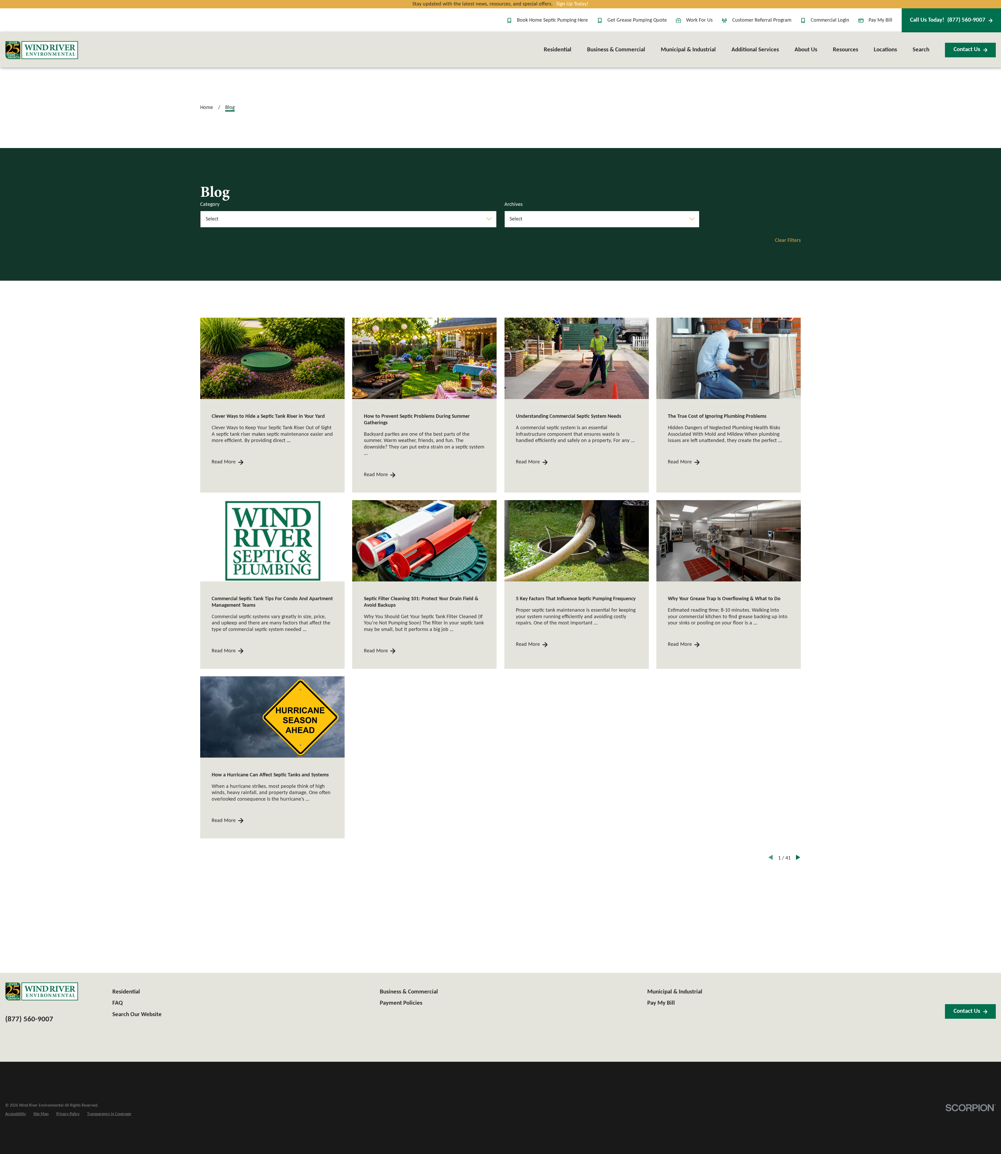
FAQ (117, 1003)
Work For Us (699, 20)
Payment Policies (401, 1003)
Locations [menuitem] (885, 50)
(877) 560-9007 (947, 20)
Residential (126, 992)
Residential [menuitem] (557, 50)
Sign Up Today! (572, 4)
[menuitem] (15, 1114)
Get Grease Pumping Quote (637, 20)
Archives (513, 204)
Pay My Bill (880, 20)
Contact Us (967, 50)
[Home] (41, 50)
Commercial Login (830, 20)
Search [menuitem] (921, 50)
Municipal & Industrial (674, 992)
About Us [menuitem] (806, 50)
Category (209, 204)
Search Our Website (137, 1015)
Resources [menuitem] (845, 50)
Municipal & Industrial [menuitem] (688, 50)
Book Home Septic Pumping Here (552, 20)
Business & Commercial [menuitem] (616, 50)
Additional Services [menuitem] (755, 50)
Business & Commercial (409, 992)
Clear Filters (788, 240)
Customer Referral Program (761, 20)
